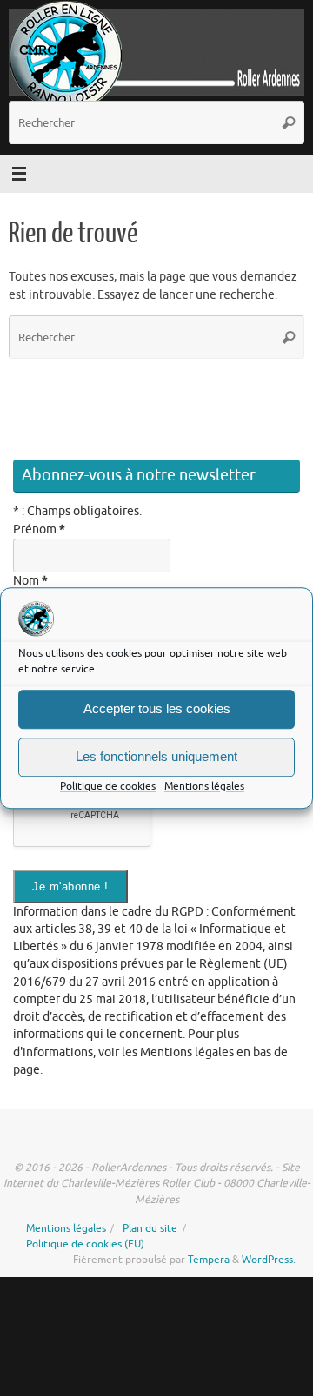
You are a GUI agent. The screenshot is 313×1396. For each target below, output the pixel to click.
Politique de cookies (108, 786)
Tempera (209, 1260)
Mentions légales (204, 786)
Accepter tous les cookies (156, 709)
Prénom (39, 529)
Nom (30, 580)
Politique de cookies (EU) (85, 1244)
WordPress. (269, 1260)
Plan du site (150, 1228)
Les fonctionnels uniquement (156, 757)
